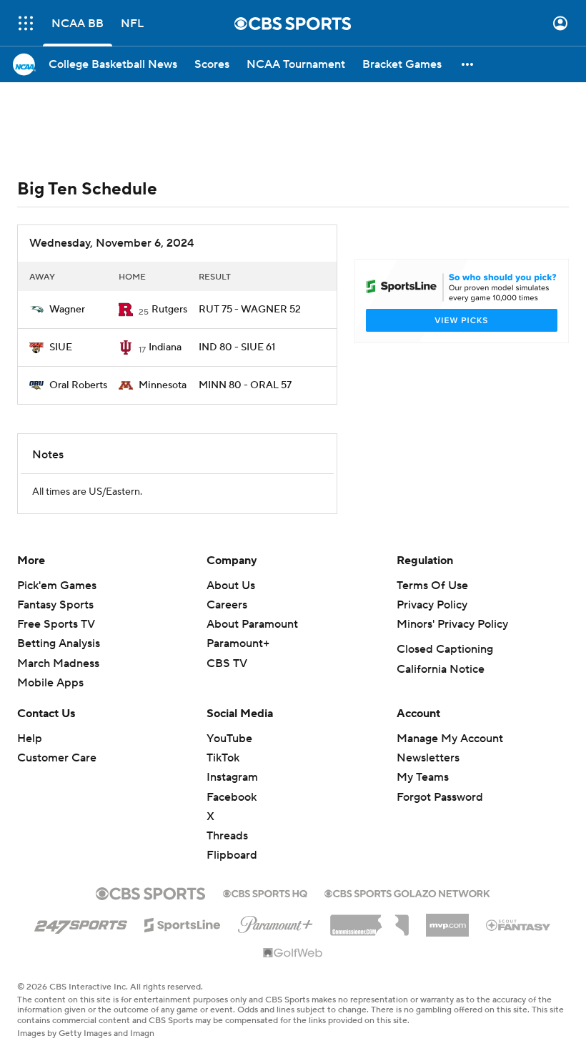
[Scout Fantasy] (519, 924)
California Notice (441, 669)
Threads (227, 836)
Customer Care (56, 758)
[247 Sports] (80, 922)
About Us (231, 585)
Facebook (232, 797)
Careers (227, 605)
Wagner (67, 309)
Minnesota (163, 385)
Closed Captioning (445, 649)
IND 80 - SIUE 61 (237, 347)
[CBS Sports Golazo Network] (407, 892)
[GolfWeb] (293, 954)
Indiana (165, 347)
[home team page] (36, 309)
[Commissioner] (369, 920)
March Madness (58, 663)
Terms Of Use (432, 585)
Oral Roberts (78, 385)
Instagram (232, 777)
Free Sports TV (56, 624)
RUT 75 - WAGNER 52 (250, 309)
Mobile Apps (50, 683)
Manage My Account (450, 738)
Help (29, 738)
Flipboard (232, 855)
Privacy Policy (432, 605)
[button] (26, 23)
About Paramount (252, 624)
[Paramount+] (275, 921)
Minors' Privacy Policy (452, 624)
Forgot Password (440, 797)
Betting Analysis (58, 643)
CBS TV (227, 663)
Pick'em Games (56, 585)
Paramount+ (238, 643)
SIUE (60, 347)
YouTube (229, 738)
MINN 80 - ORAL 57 (245, 385)
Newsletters (428, 758)
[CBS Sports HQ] (265, 892)
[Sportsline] (182, 923)
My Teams (423, 777)
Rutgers (169, 309)
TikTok (223, 758)
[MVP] (447, 919)
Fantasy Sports (55, 605)
